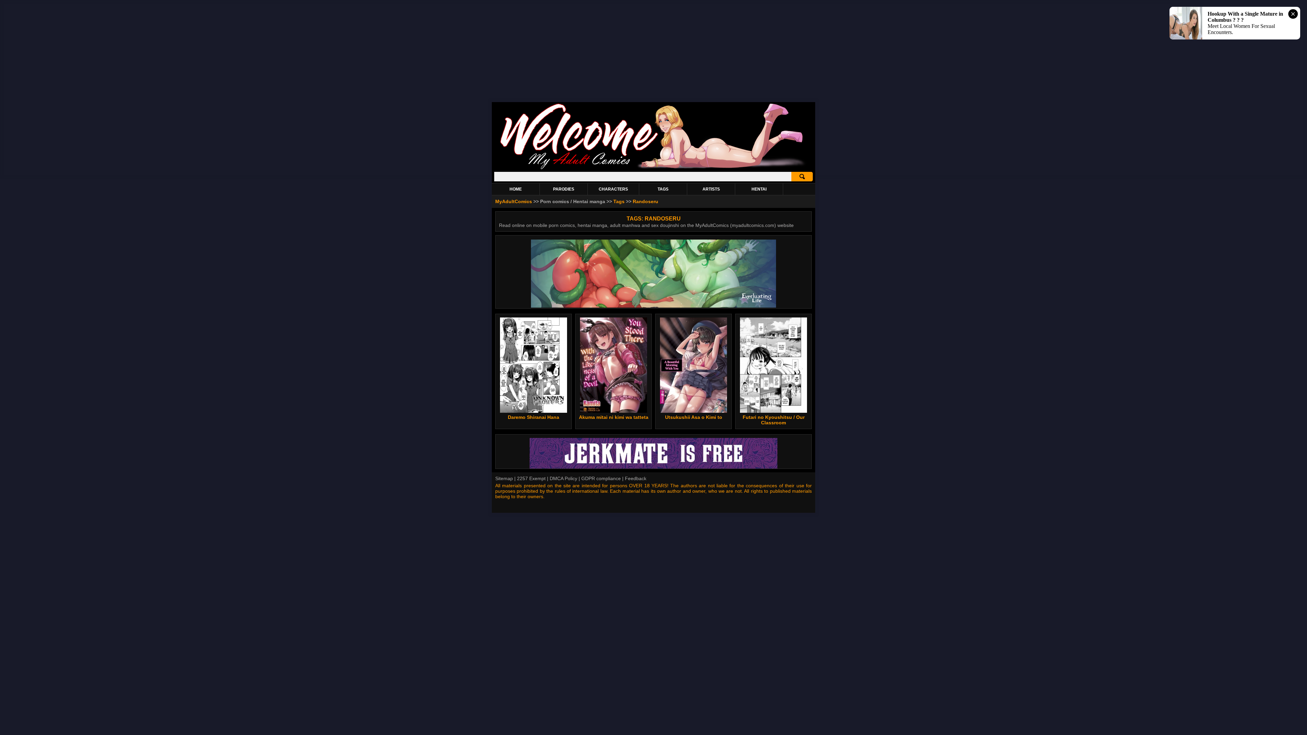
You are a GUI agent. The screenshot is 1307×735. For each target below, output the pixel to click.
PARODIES (563, 189)
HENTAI (759, 189)
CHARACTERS (613, 189)
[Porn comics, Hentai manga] (653, 168)
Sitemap (504, 478)
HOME (516, 189)
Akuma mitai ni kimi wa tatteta (613, 417)
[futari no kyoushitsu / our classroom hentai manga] (773, 365)
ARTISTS (711, 189)
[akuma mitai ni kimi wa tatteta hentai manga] (613, 365)
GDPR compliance (601, 478)
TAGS (663, 189)
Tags (619, 201)
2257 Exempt (531, 478)
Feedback (635, 478)
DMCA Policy (563, 478)
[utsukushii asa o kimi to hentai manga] (693, 365)
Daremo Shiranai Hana (533, 417)
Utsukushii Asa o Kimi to (693, 417)
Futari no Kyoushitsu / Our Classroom (774, 419)
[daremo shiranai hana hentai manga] (533, 365)
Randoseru (645, 201)
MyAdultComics (513, 201)
